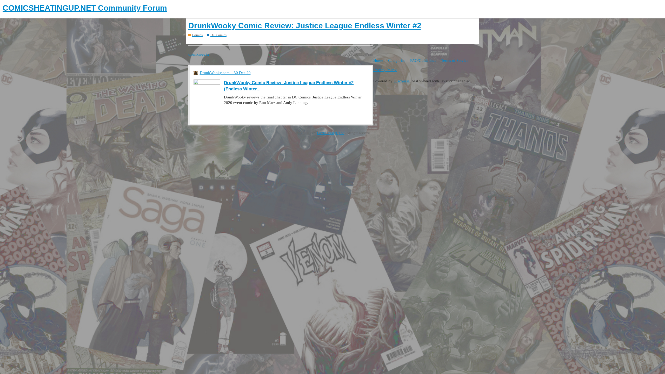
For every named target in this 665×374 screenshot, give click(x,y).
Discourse (402, 81)
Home (378, 60)
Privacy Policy (385, 70)
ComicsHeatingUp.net (330, 133)
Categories (396, 60)
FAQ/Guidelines (423, 60)
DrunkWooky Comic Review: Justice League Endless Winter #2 (304, 25)
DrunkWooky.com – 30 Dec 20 (225, 73)
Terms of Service (454, 60)
